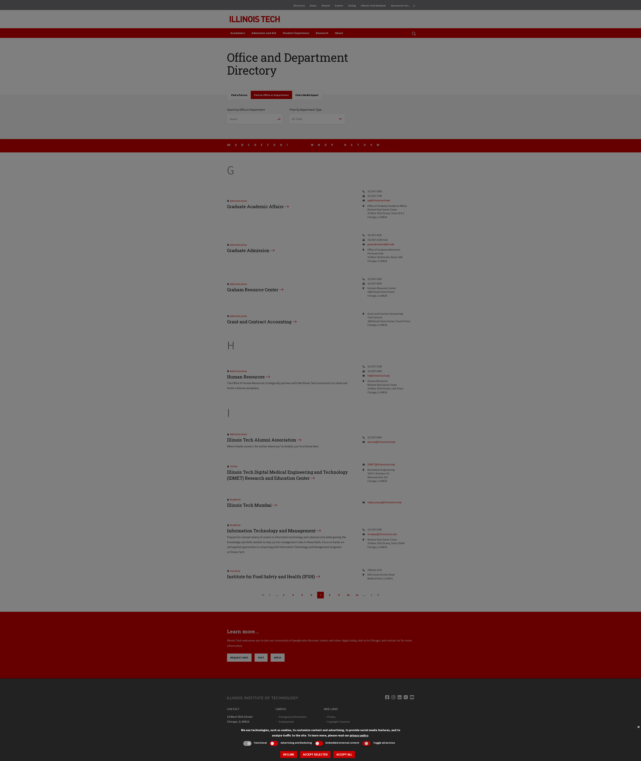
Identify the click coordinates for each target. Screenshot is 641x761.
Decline (288, 754)
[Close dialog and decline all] (638, 726)
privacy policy (359, 735)
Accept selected (315, 754)
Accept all (344, 754)
